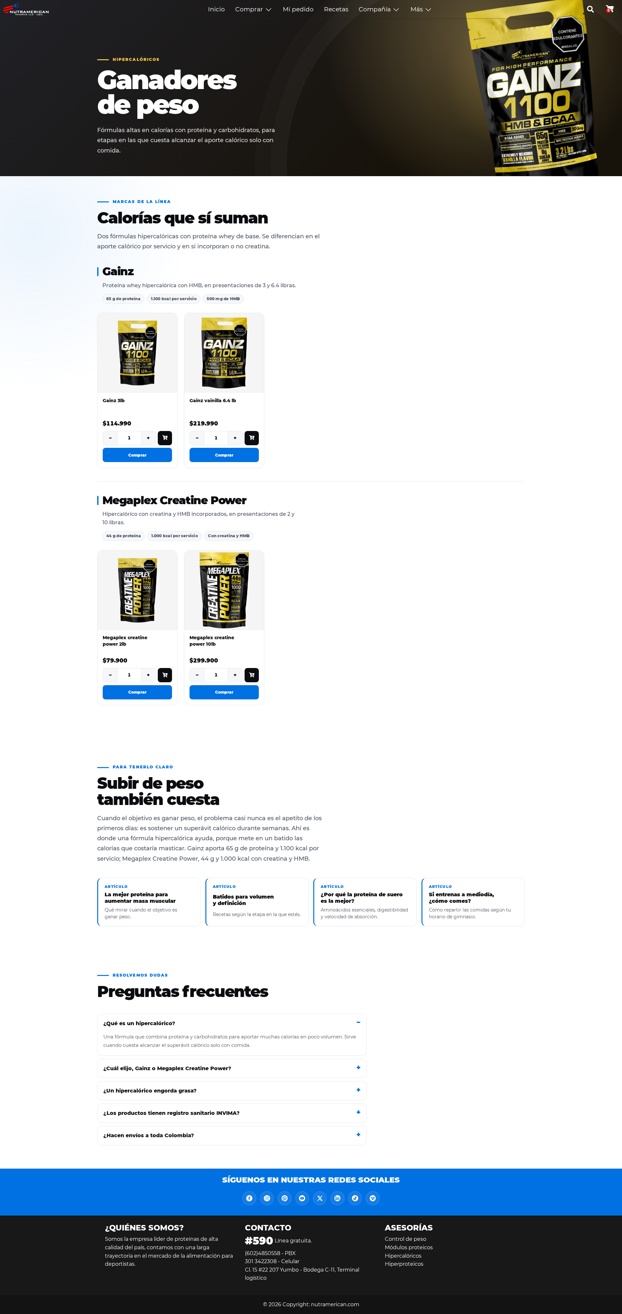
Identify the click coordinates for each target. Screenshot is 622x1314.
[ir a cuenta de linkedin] (337, 1198)
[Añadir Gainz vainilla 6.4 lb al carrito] (252, 438)
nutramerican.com (335, 1304)
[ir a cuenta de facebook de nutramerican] (249, 1198)
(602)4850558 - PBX (270, 1253)
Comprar (250, 9)
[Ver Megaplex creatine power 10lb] (224, 590)
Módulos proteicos (409, 1247)
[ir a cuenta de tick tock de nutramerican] (355, 1198)
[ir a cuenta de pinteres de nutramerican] (284, 1198)
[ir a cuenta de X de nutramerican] (320, 1198)
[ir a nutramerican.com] (26, 9)
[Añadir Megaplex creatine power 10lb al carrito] (252, 675)
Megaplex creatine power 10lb (212, 641)
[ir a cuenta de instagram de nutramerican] (267, 1198)
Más (417, 9)
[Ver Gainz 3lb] (137, 353)
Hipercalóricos (403, 1256)
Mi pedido (298, 9)
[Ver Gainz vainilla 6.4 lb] (224, 353)
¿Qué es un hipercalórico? (139, 1023)
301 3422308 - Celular (272, 1261)
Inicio (216, 9)
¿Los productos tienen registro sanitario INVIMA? (171, 1113)
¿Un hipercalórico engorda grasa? (150, 1091)
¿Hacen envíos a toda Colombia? (148, 1135)
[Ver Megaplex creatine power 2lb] (137, 590)
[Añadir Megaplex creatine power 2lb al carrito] (165, 675)
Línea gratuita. (278, 1240)
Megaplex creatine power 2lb (125, 641)
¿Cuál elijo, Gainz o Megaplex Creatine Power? (167, 1068)
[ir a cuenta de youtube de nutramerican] (302, 1198)
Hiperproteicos (404, 1264)
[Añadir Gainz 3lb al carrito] (165, 438)
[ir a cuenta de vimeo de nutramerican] (372, 1198)
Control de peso (405, 1239)
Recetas (336, 9)
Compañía (375, 9)
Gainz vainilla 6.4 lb (213, 400)
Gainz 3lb (114, 400)
